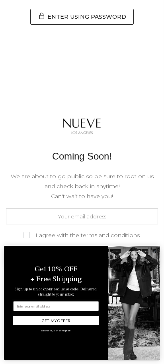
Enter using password (86, 16)
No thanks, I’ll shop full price (56, 330)
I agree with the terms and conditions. (87, 235)
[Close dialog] (154, 251)
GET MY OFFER (56, 320)
